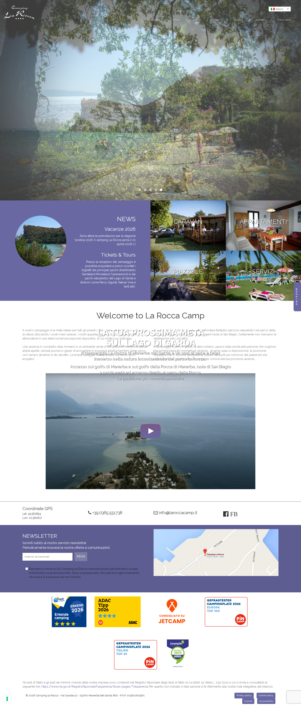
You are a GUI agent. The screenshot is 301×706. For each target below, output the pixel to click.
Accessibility (266, 701)
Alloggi (176, 19)
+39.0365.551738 (106, 512)
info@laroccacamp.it (177, 512)
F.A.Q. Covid (284, 19)
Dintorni (238, 19)
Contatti (260, 19)
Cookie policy (266, 695)
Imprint (248, 701)
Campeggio (153, 19)
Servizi (197, 19)
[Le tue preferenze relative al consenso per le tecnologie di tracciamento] (7, 699)
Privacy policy (244, 695)
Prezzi (217, 19)
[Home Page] (19, 13)
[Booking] (297, 296)
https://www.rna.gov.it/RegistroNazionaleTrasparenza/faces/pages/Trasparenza (95, 686)
